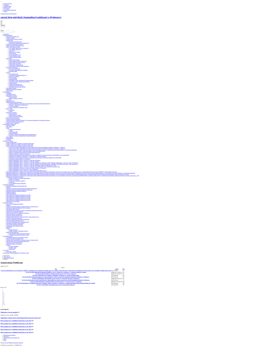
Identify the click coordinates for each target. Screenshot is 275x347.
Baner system (9, 108)
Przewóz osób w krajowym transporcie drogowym (17, 213)
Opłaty (7, 128)
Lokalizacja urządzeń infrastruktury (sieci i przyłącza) (18, 207)
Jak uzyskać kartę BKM (14, 68)
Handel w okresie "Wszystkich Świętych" (18, 231)
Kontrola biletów (13, 83)
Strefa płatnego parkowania (9, 10)
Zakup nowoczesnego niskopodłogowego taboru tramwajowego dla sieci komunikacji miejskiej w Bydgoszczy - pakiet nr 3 (37, 147)
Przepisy (8, 72)
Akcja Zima (6, 250)
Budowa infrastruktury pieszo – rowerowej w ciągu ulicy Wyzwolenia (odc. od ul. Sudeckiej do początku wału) (34, 166)
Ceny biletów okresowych (15, 49)
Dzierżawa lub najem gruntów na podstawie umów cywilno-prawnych (22, 206)
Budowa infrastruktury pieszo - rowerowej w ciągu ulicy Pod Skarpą (24, 160)
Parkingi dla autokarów (11, 112)
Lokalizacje (11, 110)
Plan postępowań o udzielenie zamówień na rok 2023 (18, 196)
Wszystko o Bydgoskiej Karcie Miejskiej (18, 70)
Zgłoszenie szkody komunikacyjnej (14, 215)
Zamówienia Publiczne (8, 184)
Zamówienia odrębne (11, 193)
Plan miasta (8, 99)
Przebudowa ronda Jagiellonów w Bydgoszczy (19, 159)
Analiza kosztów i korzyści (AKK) (14, 39)
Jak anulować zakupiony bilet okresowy (15, 223)
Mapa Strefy (9, 126)
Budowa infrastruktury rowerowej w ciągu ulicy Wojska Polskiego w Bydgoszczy (27, 168)
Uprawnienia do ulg (13, 74)
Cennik (10, 130)
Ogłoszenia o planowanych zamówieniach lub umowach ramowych (21, 188)
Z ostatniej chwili (7, 6)
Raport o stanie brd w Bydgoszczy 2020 (18, 107)
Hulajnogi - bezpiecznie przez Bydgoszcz (18, 104)
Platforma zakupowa (11, 192)
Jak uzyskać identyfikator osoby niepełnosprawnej (17, 222)
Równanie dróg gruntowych (12, 117)
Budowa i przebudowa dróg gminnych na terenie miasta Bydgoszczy (24, 152)
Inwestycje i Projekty (8, 141)
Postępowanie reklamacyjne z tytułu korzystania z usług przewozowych (22, 216)
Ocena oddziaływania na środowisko (17, 183)
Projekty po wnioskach (14, 179)
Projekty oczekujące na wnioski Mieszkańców (19, 178)
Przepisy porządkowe (14, 76)
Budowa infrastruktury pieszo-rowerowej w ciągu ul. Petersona (23, 169)
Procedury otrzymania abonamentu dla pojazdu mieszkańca (22, 135)
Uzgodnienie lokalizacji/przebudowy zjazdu (19, 235)
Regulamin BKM (13, 71)
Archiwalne (11, 182)
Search (2, 30)
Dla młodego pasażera (11, 88)
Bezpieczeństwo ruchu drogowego (14, 102)
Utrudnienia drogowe (11, 94)
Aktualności (6, 34)
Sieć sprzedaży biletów (14, 59)
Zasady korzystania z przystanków (14, 214)
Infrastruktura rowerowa (11, 95)
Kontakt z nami (12, 247)
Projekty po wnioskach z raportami (17, 180)
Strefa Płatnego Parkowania (9, 124)
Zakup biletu (9, 58)
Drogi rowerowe (13, 97)
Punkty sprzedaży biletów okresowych (18, 61)
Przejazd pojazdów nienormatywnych (14, 220)
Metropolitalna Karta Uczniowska (14, 89)
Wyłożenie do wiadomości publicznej (14, 177)
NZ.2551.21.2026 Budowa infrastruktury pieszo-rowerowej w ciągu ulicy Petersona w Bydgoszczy (56, 278)
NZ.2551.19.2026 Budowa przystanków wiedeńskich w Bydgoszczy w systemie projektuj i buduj (56, 275)
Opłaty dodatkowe (13, 133)
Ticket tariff (11, 50)
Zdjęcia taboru (9, 90)
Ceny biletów (6, 8)
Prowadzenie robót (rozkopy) (13, 209)
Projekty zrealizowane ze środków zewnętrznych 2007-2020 (20, 143)
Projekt (10, 111)
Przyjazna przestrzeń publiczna (13, 119)
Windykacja (9, 227)
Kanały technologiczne (11, 142)
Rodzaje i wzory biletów (14, 52)
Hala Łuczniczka (13, 113)
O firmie (8, 245)
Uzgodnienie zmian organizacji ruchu (14, 225)
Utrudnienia (6, 5)
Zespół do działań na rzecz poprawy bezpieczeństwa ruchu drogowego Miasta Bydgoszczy (29, 103)
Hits (124, 269)
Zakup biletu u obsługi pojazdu (16, 65)
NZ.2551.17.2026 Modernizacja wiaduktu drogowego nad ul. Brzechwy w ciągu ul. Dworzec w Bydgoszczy (56, 281)
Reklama (8, 205)
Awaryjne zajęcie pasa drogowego (14, 218)
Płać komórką (9, 137)
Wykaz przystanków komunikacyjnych (15, 45)
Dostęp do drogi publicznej (12, 232)
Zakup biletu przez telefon (15, 63)
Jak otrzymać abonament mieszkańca (14, 224)
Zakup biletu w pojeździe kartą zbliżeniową (19, 66)
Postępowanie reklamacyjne (15, 84)
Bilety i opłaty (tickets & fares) (13, 47)
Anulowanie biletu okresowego (16, 85)
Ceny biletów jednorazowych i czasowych (18, 48)
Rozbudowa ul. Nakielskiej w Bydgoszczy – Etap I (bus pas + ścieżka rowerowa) (27, 156)
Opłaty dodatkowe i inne (14, 56)
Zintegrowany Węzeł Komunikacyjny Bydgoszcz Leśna (16, 253)
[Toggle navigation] (1, 1)
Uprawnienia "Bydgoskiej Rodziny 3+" (18, 75)
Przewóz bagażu (13, 77)
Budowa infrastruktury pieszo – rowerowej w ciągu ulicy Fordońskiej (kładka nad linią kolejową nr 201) (32, 165)
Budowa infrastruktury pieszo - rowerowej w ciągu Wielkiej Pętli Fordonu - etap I (27, 170)
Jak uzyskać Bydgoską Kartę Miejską (14, 204)
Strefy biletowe (12, 53)
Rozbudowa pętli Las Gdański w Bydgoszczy (19, 153)
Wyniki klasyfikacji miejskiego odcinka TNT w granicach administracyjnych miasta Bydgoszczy (28, 120)
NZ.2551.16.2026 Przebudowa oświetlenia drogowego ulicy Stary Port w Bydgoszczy (55, 273)
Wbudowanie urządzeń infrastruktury (14, 211)
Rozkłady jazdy (7, 7)
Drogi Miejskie (6, 92)
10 (4, 304)
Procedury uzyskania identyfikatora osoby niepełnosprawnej (22, 134)
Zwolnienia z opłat (13, 132)
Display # (3, 266)
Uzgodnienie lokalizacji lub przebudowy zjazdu (17, 237)
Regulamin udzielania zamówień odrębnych (16, 191)
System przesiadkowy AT (15, 54)
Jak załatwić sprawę (7, 202)
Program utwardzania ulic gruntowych (15, 121)
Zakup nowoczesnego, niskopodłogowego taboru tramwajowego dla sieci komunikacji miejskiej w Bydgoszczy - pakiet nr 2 (37, 148)
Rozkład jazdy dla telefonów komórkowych (19, 43)
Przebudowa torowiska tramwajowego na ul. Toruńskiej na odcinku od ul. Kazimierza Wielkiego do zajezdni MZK (35, 157)
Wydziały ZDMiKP (13, 246)
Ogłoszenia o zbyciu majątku (12, 201)
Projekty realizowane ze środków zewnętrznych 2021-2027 (19, 146)
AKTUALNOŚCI (7, 3)
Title (56, 269)
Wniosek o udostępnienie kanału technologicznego (17, 219)
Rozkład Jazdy (9, 40)
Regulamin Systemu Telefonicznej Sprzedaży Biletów (21, 80)
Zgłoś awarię (12, 249)
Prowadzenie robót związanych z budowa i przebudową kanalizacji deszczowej (24, 210)
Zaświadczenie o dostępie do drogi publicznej (19, 233)
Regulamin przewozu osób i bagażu (17, 86)
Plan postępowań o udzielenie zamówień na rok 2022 (18, 195)
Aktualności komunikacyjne (12, 36)
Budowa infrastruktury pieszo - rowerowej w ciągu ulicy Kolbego (24, 161)
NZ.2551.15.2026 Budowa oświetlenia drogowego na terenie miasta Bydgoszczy (56, 284)
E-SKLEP (8, 139)
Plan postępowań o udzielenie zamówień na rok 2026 (18, 200)
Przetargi (8, 187)
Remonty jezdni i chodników (12, 123)
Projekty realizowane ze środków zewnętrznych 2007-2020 (19, 144)
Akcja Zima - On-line (11, 251)
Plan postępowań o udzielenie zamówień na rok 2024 (18, 197)
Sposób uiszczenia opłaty (15, 129)
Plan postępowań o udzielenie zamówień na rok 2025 (18, 198)
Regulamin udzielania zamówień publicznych (16, 186)
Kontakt (5, 11)
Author (117, 269)
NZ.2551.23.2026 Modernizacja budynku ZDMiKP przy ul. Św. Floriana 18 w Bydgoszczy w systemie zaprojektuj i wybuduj (56, 272)
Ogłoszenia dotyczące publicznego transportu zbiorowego (19, 189)
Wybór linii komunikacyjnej (15, 41)
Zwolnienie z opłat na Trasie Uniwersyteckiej (19, 81)
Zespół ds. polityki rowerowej (16, 98)
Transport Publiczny (8, 35)
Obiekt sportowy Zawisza (15, 115)
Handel (8, 228)
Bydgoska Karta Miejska (12, 67)
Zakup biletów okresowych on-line (17, 62)
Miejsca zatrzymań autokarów (16, 116)
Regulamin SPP (9, 138)
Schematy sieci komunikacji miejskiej (14, 44)
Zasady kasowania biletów (15, 57)
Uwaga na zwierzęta (13, 106)
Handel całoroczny (13, 229)
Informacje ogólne (10, 38)
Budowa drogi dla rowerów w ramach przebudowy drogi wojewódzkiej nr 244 (27, 151)
